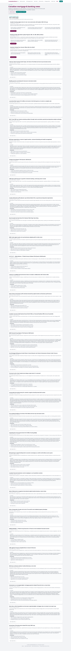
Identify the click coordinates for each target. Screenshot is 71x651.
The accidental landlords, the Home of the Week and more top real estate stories (26, 413)
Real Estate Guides (28, 646)
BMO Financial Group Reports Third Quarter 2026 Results (21, 333)
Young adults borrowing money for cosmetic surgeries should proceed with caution (27, 392)
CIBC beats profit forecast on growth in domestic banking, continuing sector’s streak (27, 178)
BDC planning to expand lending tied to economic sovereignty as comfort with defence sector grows (31, 452)
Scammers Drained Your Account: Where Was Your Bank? (22, 47)
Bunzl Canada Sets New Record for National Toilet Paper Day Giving (23, 218)
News (57, 1)
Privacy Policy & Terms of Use (44, 646)
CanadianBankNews (12, 1)
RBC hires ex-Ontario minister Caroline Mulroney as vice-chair (22, 566)
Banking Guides (22, 1)
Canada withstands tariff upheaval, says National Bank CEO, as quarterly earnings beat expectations (31, 197)
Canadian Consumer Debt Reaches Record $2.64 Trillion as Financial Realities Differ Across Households (31, 313)
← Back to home (11, 11)
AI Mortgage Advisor (29, 1)
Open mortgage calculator (21, 11)
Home (18, 1)
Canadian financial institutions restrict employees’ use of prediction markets (26, 473)
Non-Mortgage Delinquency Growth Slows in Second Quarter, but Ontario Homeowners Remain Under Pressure (33, 353)
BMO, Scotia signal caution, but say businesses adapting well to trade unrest (25, 237)
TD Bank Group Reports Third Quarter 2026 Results (20, 159)
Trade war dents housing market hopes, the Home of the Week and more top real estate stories (30, 61)
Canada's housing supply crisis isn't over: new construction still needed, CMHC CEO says (29, 22)
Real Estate (36, 1)
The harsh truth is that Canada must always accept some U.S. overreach (25, 373)
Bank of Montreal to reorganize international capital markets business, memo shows (27, 491)
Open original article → (13, 77)
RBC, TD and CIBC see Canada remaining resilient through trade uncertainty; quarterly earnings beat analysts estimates (35, 119)
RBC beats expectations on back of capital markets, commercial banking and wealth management (30, 139)
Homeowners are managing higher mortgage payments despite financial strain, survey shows (29, 585)
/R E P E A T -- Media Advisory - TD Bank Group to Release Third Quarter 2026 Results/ (27, 256)
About (23, 646)
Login (61, 1)
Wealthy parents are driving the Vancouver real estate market (22, 81)
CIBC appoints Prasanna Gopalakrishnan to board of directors (22, 547)
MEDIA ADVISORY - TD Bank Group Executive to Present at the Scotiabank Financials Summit (29, 528)
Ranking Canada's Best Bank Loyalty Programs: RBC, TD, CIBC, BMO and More (26, 34)
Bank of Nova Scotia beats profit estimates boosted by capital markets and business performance (30, 293)
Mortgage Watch (47, 1)
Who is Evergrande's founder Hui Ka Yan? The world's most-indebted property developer (28, 509)
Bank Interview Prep (35, 646)
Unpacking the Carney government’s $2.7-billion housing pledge (23, 432)
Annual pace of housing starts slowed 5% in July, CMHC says (22, 625)
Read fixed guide (13, 43)
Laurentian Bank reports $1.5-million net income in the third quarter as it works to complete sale (30, 101)
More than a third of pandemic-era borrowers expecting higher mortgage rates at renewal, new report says (32, 606)
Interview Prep (41, 1)
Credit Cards (53, 1)
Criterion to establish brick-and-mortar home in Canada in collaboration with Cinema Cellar (29, 274)
